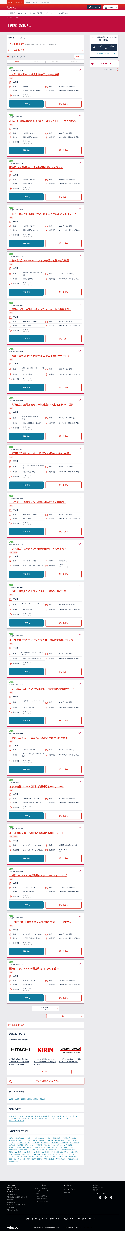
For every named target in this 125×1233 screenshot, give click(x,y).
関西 (17, 18)
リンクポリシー (88, 1227)
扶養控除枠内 (66, 1138)
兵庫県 (17, 1099)
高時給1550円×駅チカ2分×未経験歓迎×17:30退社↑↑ (36, 167)
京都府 (23, 1099)
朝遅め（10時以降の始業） (17, 1138)
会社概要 (95, 1190)
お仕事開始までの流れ (103, 53)
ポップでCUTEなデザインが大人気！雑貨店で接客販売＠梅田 (42, 640)
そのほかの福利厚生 (41, 1196)
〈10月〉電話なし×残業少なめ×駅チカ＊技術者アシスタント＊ (43, 214)
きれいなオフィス (49, 1145)
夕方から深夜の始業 (54, 1138)
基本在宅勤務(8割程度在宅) (59, 1152)
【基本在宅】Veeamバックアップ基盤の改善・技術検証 (39, 260)
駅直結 (11, 1152)
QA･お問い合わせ (69, 1189)
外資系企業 (20, 1145)
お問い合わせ (68, 1192)
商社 (19, 1159)
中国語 (55, 1154)
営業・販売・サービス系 (16, 1116)
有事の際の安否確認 (41, 1198)
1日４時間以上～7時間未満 (59, 1143)
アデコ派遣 (9, 18)
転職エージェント (55, 1219)
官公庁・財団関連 (37, 1159)
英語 (49, 1154)
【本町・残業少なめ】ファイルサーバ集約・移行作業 (37, 591)
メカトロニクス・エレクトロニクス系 (56, 1118)
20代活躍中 (18, 1152)
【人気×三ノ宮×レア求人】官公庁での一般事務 (34, 74)
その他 (53, 1116)
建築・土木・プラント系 (16, 1121)
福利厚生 (37, 1193)
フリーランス (82, 1219)
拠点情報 (95, 1185)
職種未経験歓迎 (49, 1159)
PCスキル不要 (34, 1149)
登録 (96, 7)
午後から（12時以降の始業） (37, 1138)
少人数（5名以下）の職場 (25, 1147)
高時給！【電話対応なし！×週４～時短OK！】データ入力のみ (42, 121)
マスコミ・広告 (69, 1154)
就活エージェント (69, 1219)
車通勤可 (39, 1145)
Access (44, 1154)
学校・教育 (26, 1159)
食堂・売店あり (69, 1145)
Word (23, 1154)
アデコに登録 (11, 1185)
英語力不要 (43, 1149)
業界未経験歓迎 (61, 1159)
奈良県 (35, 1099)
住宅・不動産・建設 (71, 1156)
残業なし (75, 1138)
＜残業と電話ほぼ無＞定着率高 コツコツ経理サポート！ (39, 355)
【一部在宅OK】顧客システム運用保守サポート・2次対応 (40, 922)
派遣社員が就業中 (39, 1147)
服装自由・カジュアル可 (54, 1147)
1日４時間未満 (74, 1143)
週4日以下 (76, 1140)
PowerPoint (36, 1154)
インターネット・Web (35, 1156)
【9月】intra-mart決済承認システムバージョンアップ (38, 875)
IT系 (77, 1116)
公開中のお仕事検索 (13, 1189)
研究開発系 (29, 1116)
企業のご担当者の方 (46, 2)
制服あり (59, 1145)
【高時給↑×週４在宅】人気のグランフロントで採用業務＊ (40, 309)
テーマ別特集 (10, 1207)
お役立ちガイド (50, 13)
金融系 (59, 1116)
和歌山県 (42, 1099)
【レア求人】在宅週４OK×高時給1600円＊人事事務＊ (37, 502)
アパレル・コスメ (49, 1156)
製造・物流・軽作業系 (42, 1116)
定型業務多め (23, 1149)
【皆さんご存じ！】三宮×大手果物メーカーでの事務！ (38, 737)
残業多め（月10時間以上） (17, 1140)
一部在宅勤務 (74, 1152)
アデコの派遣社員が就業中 (67, 1149)
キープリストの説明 (117, 69)
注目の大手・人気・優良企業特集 (16, 1205)
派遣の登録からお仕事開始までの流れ (17, 1197)
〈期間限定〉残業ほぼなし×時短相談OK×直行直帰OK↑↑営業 (41, 404)
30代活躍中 (27, 1152)
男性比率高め (68, 1147)
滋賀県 (29, 1099)
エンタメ (12, 1156)
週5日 (69, 1140)
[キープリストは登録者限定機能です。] (80, 69)
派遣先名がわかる (72, 1159)
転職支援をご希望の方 (31, 2)
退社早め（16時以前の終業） (57, 1140)
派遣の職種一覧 (11, 1202)
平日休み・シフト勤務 (23, 1143)
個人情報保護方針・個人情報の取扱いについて (47, 1227)
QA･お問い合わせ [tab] (63, 13)
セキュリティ (78, 1227)
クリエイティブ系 (68, 1116)
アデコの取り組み (12, 1194)
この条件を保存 (27, 50)
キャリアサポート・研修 (42, 1191)
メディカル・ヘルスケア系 (17, 1118)
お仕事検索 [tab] (11, 13)
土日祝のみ (35, 1143)
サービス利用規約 (67, 1227)
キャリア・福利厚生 (41, 1185)
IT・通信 (24, 1156)
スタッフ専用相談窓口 (41, 1201)
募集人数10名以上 (14, 1161)
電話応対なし (53, 1149)
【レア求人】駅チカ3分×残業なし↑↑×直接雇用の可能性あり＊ (42, 689)
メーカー (60, 1156)
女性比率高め (13, 1149)
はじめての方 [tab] (22, 13)
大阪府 (11, 1099)
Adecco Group (94, 1219)
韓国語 (61, 1154)
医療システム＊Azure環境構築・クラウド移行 (34, 968)
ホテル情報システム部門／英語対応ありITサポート (36, 786)
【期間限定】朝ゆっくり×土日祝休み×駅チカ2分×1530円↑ (40, 453)
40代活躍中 (36, 1152)
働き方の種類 (10, 1199)
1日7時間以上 (45, 1143)
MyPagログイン (11, 1187)
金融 (18, 1156)
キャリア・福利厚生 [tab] (36, 13)
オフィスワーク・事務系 (35, 1118)
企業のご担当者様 (98, 1187)
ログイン (112, 7)
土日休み (12, 1143)
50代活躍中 (45, 1152)
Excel (29, 1154)
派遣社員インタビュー (13, 1210)
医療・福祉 (12, 1159)
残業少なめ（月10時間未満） (37, 1140)
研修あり (12, 1147)
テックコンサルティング (39, 1219)
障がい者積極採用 (14, 1154)
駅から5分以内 (29, 1145)
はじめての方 (11, 1191)
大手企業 (12, 1145)
